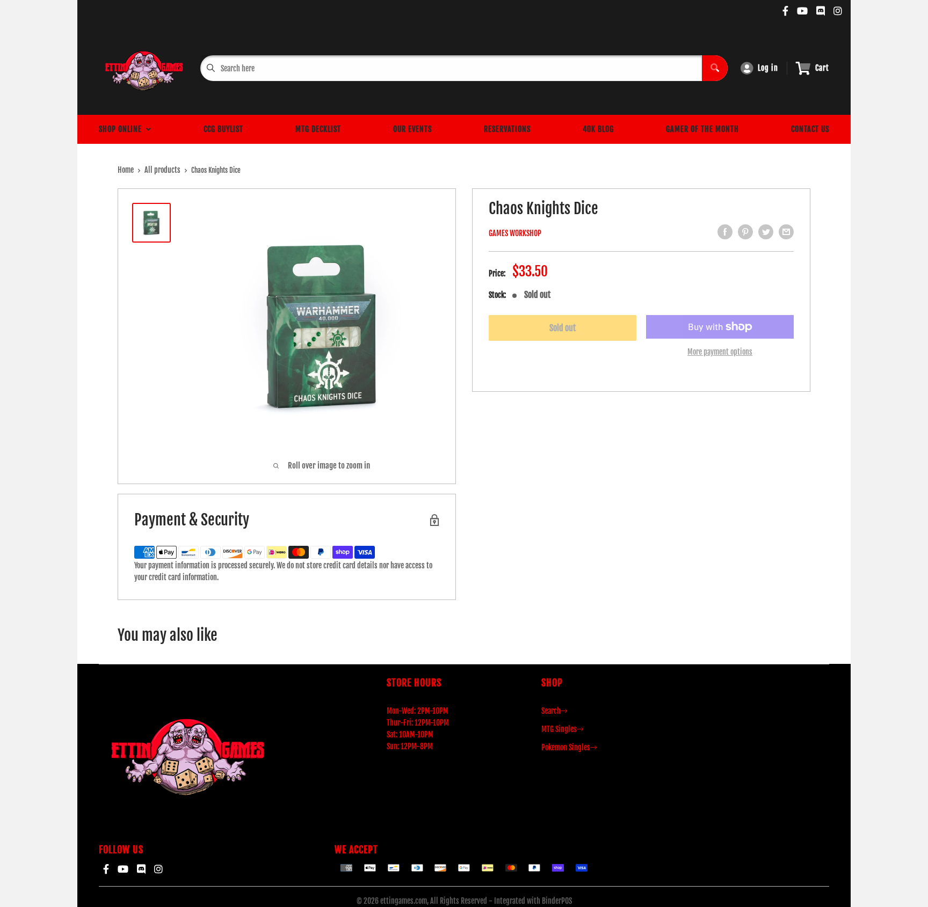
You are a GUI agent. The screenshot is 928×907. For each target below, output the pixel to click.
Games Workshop (515, 233)
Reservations (507, 129)
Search (551, 710)
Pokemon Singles (565, 747)
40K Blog (598, 129)
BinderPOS (557, 900)
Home (126, 169)
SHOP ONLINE (122, 129)
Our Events (412, 129)
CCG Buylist (223, 129)
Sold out (562, 328)
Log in (768, 67)
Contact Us (810, 129)
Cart (822, 67)
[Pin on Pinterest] (745, 231)
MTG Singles (559, 729)
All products (162, 169)
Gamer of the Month (702, 129)
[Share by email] (786, 231)
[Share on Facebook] (725, 231)
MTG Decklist (318, 129)
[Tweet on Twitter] (765, 231)
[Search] (715, 68)
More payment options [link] (719, 351)
